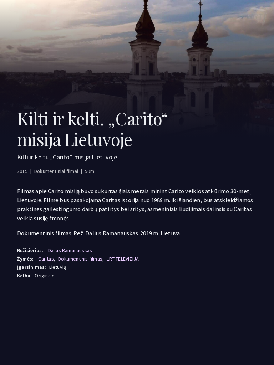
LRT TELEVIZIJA (123, 259)
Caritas (46, 259)
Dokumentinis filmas (80, 259)
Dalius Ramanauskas (70, 250)
